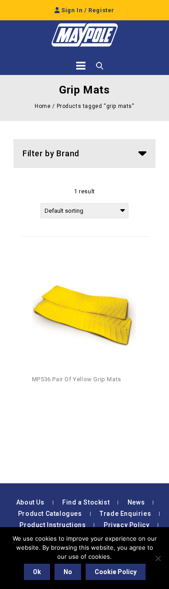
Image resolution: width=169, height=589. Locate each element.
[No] (157, 558)
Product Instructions (52, 524)
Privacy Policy (126, 524)
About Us (30, 502)
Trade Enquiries (125, 513)
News (136, 502)
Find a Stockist (86, 502)
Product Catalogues (50, 513)
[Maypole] (85, 35)
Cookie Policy (116, 571)
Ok (37, 571)
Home (42, 106)
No (68, 571)
